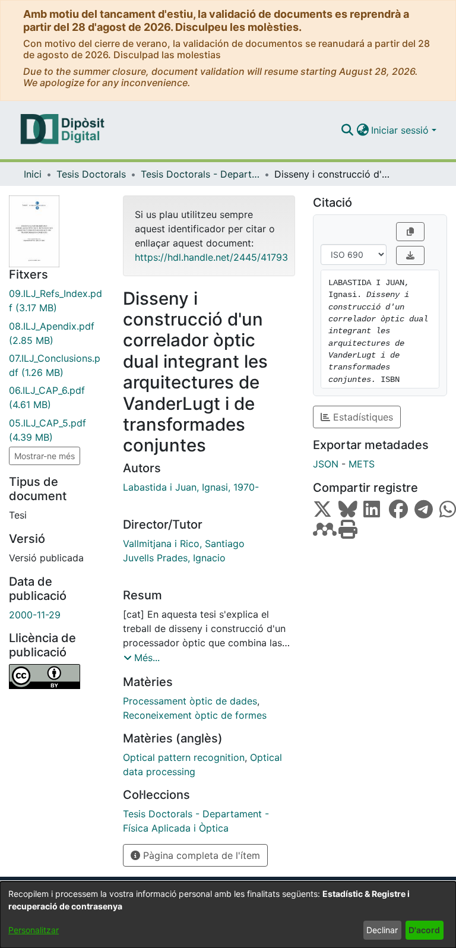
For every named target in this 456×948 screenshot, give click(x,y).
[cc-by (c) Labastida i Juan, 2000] (57, 676)
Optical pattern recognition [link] (184, 757)
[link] (57, 300)
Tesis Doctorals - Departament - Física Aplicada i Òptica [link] (200, 174)
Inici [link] (33, 174)
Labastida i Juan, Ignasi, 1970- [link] (191, 487)
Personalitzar (33, 930)
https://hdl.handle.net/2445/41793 (211, 257)
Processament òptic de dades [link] (190, 701)
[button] (347, 130)
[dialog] (228, 914)
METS (362, 464)
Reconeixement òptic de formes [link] (195, 715)
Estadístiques (361, 417)
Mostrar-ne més (44, 456)
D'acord (424, 930)
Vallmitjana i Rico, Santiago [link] (184, 543)
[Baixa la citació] (410, 255)
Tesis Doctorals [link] (91, 174)
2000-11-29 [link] (35, 615)
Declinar (382, 930)
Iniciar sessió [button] (401, 130)
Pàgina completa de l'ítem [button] (200, 855)
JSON (325, 464)
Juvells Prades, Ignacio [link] (174, 558)
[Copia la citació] (410, 231)
